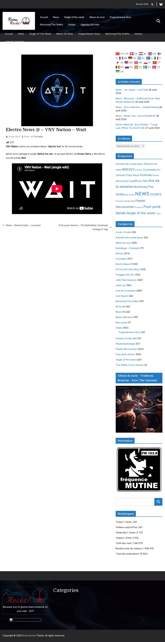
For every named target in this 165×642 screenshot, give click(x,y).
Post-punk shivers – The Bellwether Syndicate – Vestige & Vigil (83, 227)
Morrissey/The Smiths (51, 24)
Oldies (119, 327)
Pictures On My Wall (125, 201)
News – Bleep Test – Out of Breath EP (136, 115)
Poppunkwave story (120, 17)
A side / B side (123, 232)
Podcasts (139, 207)
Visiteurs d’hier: (124, 537)
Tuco (158, 213)
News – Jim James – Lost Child (132, 89)
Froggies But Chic (125, 274)
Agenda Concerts (90, 24)
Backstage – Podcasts (127, 248)
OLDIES (155, 194)
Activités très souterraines (129, 164)
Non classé (121, 322)
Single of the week (74, 17)
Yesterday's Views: (126, 532)
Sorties (72, 24)
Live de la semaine (126, 290)
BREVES (128, 169)
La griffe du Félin (138, 181)
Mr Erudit (130, 194)
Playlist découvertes (126, 349)
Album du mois (97, 17)
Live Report (122, 296)
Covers (138, 170)
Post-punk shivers (125, 354)
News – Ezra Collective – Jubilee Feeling (137, 107)
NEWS (142, 194)
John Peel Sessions (126, 280)
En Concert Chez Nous (128, 269)
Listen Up (121, 285)
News (56, 17)
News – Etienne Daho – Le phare (23, 225)
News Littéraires (124, 317)
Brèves (119, 253)
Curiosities (149, 169)
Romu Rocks (29, 635)
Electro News (123, 264)
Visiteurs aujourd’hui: (127, 527)
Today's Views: (124, 521)
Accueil (44, 17)
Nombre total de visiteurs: (129, 548)
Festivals (146, 175)
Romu (27, 136)
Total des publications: (128, 553)
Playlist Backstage (125, 343)
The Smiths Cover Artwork (130, 365)
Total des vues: (124, 543)
